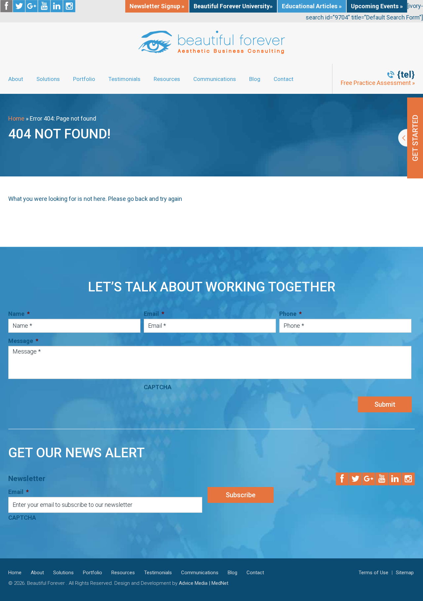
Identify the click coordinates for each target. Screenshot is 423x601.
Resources (167, 79)
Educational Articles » (312, 6)
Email (154, 313)
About (15, 79)
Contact (283, 79)
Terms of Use (373, 573)
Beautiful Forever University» (233, 6)
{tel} (406, 75)
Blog (254, 79)
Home (16, 118)
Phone (290, 313)
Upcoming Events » (377, 6)
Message (23, 340)
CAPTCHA (158, 387)
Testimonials (124, 79)
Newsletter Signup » (157, 6)
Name (19, 313)
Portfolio (84, 79)
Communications (214, 79)
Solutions (48, 79)
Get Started (410, 137)
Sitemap (405, 573)
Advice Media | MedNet (203, 583)
